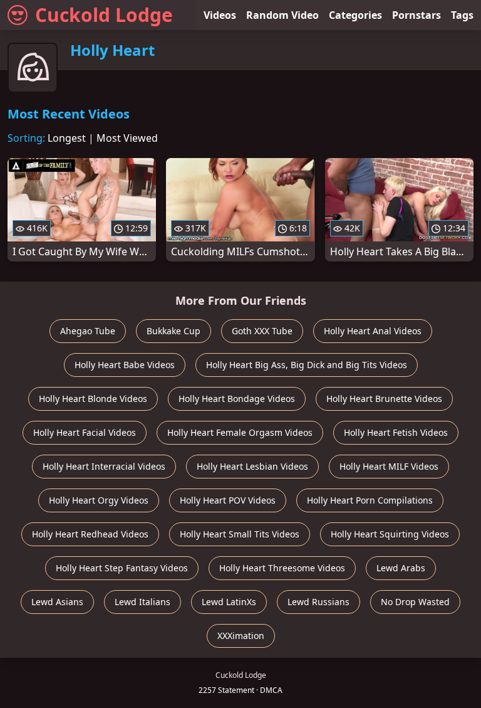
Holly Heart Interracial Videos (104, 466)
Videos (220, 15)
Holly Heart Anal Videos (373, 331)
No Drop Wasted (415, 602)
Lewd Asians (57, 602)
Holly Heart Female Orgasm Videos (240, 432)
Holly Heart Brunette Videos (384, 398)
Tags (462, 15)
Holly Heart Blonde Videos (93, 398)
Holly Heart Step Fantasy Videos (122, 568)
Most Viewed (127, 138)
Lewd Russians (318, 602)
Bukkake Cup (173, 331)
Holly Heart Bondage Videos (236, 398)
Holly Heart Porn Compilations (370, 500)
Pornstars (416, 15)
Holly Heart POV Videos (228, 500)
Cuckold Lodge (104, 15)
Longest (67, 138)
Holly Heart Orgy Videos (98, 500)
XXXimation (240, 636)
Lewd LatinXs (229, 602)
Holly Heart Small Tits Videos (239, 534)
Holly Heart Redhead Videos (90, 534)
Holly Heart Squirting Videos (390, 534)
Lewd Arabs (400, 568)
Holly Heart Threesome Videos (282, 568)
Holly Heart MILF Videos (388, 466)
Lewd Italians (142, 602)
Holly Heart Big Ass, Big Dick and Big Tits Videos (306, 365)
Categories (355, 15)
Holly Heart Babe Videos (125, 365)
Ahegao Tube (87, 331)
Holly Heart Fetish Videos (396, 432)
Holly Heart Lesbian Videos (252, 466)
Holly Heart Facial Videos (84, 432)
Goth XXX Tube (262, 331)
